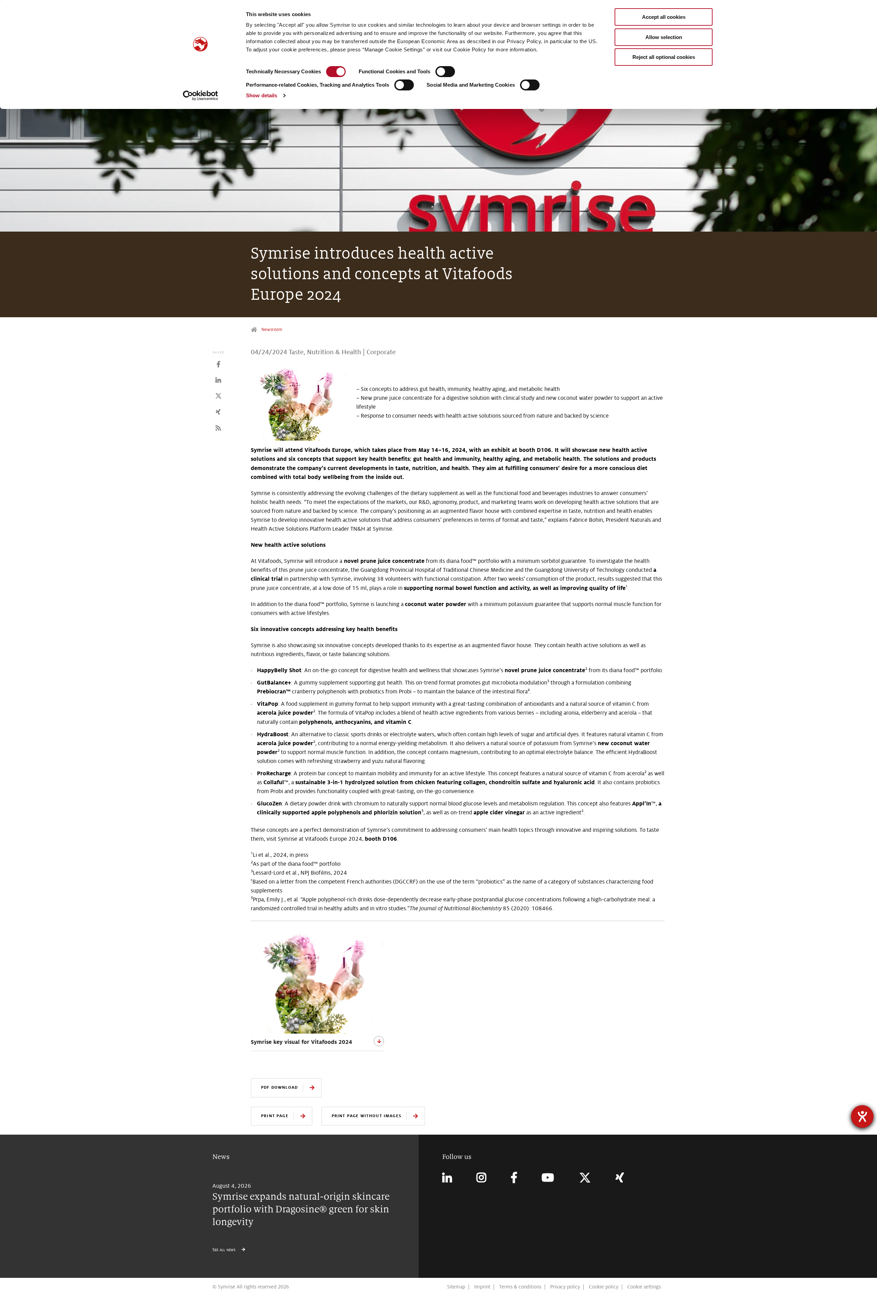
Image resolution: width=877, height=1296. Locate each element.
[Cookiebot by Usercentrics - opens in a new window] (201, 95)
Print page (274, 1115)
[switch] (445, 71)
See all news (224, 1249)
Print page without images (366, 1115)
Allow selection (663, 37)
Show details (261, 95)
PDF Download (279, 1087)
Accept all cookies (663, 17)
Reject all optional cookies (663, 57)
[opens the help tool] (862, 1116)
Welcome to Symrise (255, 330)
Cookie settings (644, 1287)
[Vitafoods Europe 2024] (317, 981)
